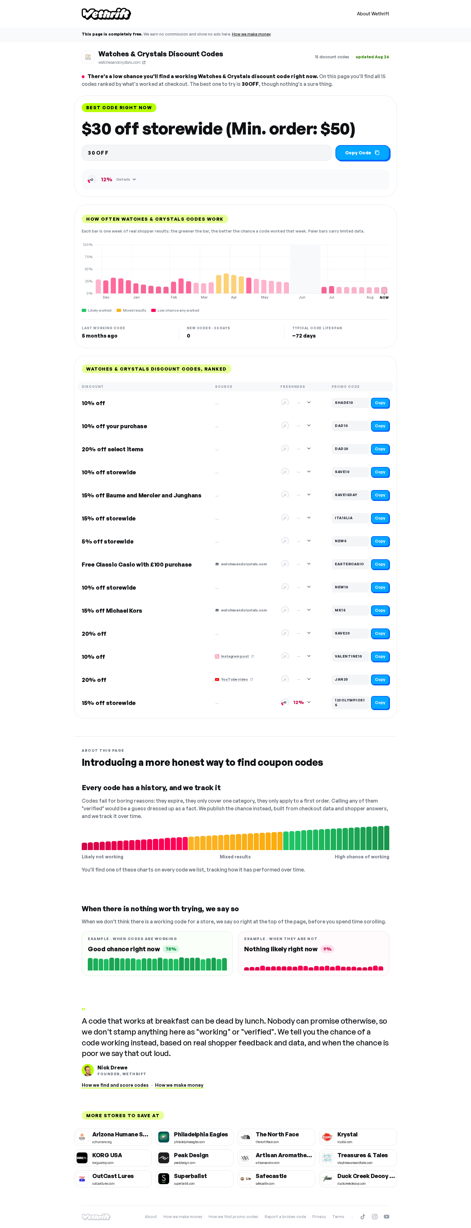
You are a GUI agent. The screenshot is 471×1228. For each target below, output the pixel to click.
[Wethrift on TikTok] (363, 1216)
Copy (380, 402)
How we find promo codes (233, 1216)
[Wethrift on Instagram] (374, 1216)
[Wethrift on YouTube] (386, 1216)
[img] (235, 271)
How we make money (251, 34)
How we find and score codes (115, 1085)
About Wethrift (373, 13)
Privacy (319, 1216)
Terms (338, 1216)
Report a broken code (285, 1216)
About (151, 1216)
